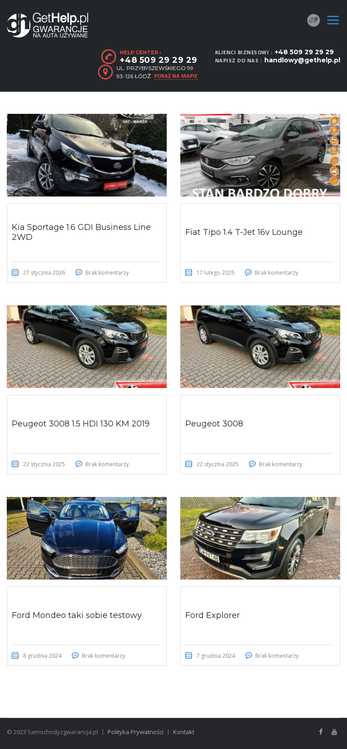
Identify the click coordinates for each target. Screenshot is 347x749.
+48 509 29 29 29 (304, 52)
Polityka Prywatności (136, 732)
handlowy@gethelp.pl (302, 60)
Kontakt (183, 732)
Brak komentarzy (107, 272)
